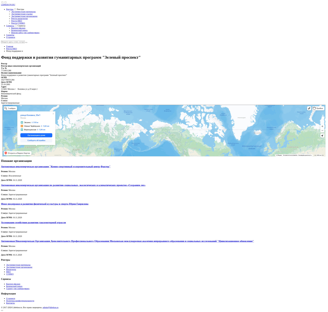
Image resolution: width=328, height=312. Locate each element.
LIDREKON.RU (8, 5)
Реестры (10, 9)
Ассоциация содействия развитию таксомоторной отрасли (33, 222)
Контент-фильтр (18, 28)
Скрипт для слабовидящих (17, 288)
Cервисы (10, 26)
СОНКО (10, 274)
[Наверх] (2, 310)
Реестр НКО (16, 21)
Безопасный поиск (19, 30)
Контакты (10, 303)
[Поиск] (26, 42)
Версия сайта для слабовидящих (25, 33)
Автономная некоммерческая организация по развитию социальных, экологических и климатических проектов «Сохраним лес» (73, 185)
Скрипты (10, 35)
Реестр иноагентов (19, 18)
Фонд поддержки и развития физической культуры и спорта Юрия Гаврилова (44, 204)
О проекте (10, 37)
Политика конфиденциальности (20, 301)
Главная (9, 46)
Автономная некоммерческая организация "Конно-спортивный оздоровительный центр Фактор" (56, 166)
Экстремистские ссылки (22, 14)
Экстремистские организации (24, 16)
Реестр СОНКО (18, 23)
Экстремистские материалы (23, 12)
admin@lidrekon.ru (50, 307)
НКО (8, 272)
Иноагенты (11, 269)
